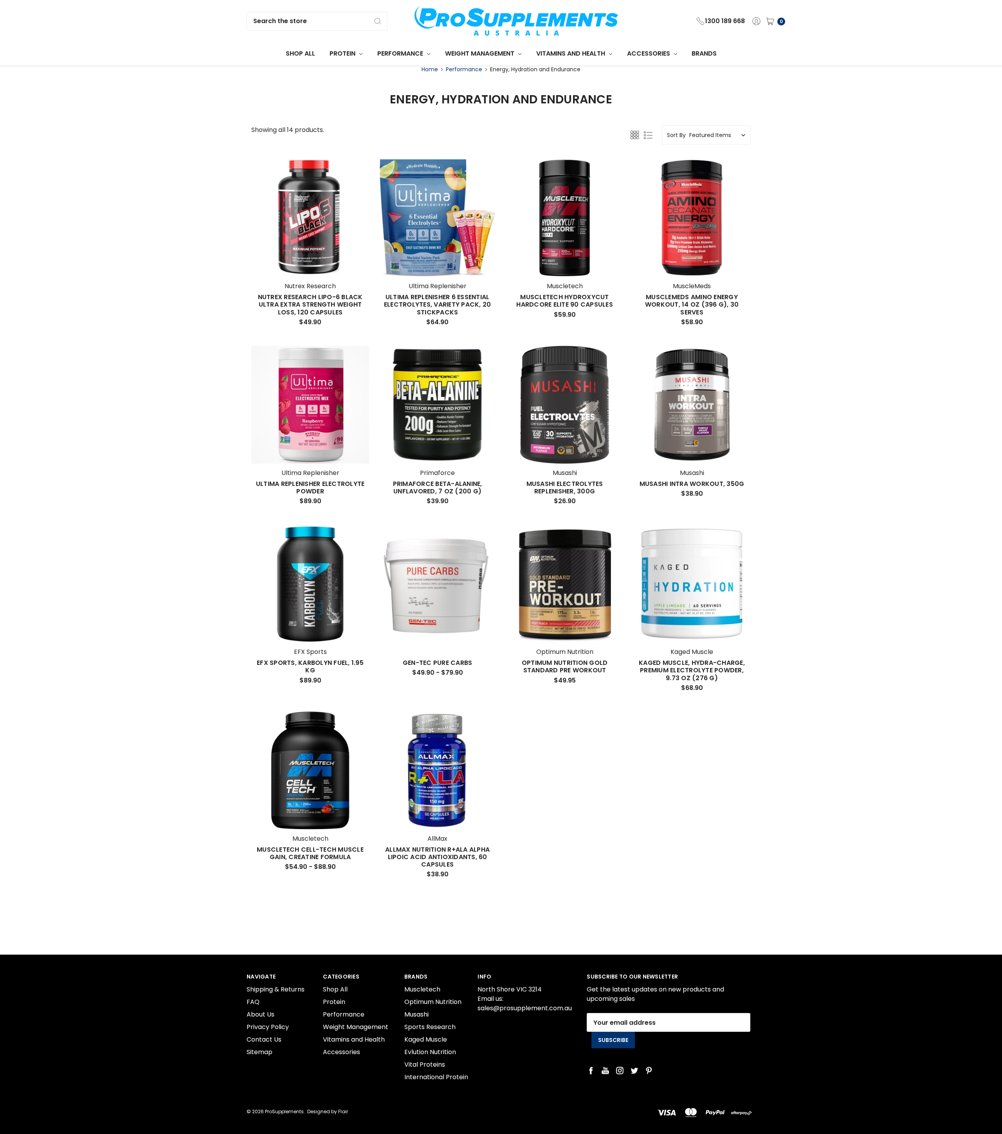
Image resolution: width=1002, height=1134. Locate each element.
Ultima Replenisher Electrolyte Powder (310, 487)
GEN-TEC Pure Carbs (437, 662)
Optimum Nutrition (432, 1001)
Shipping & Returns (276, 989)
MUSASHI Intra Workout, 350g (692, 483)
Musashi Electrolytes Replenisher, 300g (564, 487)
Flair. (343, 1111)
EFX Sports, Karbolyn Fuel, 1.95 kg (310, 666)
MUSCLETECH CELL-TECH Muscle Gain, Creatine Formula (310, 853)
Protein (343, 53)
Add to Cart (310, 262)
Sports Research (430, 1026)
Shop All (300, 53)
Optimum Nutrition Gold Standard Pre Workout (565, 666)
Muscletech (422, 989)
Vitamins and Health (571, 53)
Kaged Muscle (425, 1039)
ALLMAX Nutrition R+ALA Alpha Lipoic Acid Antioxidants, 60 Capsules (437, 857)
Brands (704, 53)
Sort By (676, 135)
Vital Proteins (424, 1064)
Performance (401, 53)
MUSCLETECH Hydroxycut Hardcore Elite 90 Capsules (564, 301)
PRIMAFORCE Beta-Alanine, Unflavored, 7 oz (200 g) (437, 487)
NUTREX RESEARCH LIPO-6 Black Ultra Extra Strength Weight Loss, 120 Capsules (310, 304)
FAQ (253, 1001)
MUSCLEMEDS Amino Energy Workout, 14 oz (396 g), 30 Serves (692, 304)
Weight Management (480, 53)
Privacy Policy (268, 1026)
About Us (260, 1014)
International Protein (436, 1077)
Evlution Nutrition (430, 1051)
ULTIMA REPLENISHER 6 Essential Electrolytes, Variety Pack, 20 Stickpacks (437, 304)
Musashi (416, 1014)
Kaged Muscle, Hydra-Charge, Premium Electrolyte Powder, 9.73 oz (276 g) (692, 670)
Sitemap (259, 1051)
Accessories (649, 53)
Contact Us (264, 1039)
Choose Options (437, 262)
